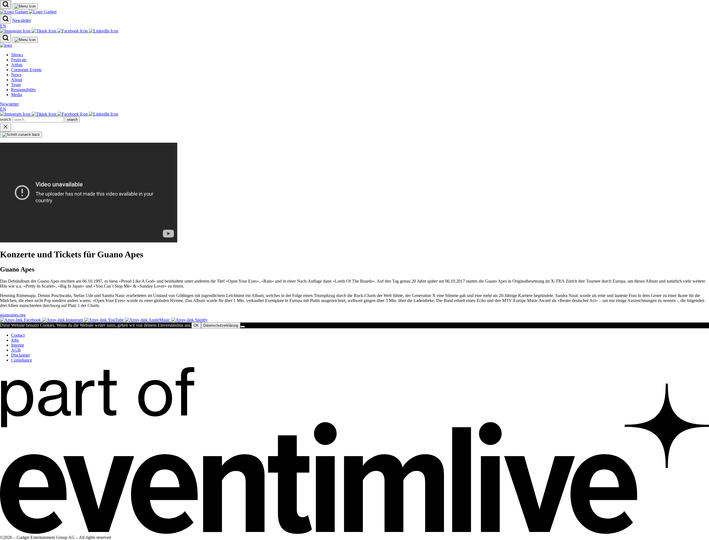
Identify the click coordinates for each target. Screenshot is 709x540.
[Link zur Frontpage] (28, 11)
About (16, 79)
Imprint (17, 345)
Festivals (18, 59)
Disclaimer (20, 355)
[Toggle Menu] (25, 6)
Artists (16, 64)
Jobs (15, 340)
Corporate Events (26, 69)
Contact (18, 335)
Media (16, 94)
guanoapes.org (12, 315)
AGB (16, 350)
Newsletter (21, 20)
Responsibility (23, 89)
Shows (17, 54)
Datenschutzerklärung (220, 325)
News (16, 74)
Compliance (21, 360)
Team (16, 84)
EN (3, 26)
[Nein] (242, 326)
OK (196, 325)
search (6, 119)
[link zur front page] (6, 45)
